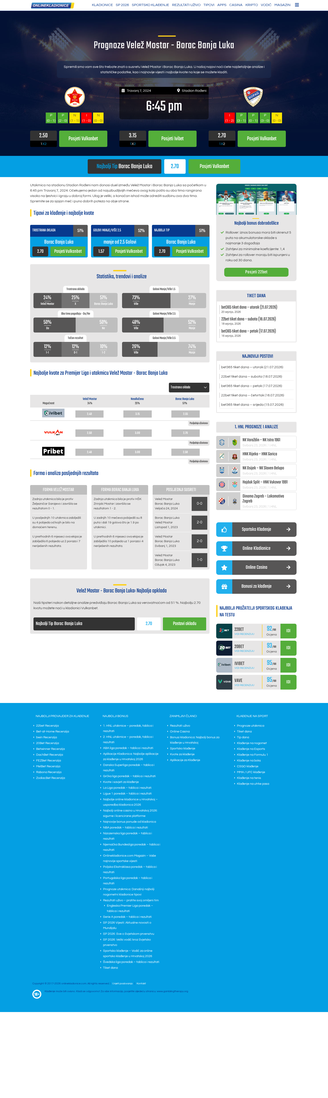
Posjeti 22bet (256, 272)
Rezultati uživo (186, 5)
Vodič (266, 5)
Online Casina (180, 731)
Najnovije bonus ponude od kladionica (129, 821)
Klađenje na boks (249, 760)
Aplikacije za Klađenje (185, 760)
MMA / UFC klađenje (251, 772)
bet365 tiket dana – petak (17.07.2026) (251, 386)
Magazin (282, 5)
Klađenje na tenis (249, 778)
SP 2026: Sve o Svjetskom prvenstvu (128, 933)
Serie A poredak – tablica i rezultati (127, 916)
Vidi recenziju (244, 634)
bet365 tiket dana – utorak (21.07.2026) (252, 367)
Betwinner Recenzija (50, 749)
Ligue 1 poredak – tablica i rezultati (127, 793)
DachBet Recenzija (49, 754)
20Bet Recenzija (47, 743)
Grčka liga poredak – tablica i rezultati (129, 776)
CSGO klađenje (247, 766)
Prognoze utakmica (250, 725)
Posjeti (214, 166)
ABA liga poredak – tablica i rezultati (128, 748)
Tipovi (208, 5)
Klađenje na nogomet (252, 743)
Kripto (251, 5)
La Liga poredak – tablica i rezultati (127, 787)
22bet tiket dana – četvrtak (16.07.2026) (252, 395)
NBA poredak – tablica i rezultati (125, 827)
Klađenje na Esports (251, 749)
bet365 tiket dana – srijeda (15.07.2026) (252, 404)
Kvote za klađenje (182, 754)
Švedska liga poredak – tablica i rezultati (131, 962)
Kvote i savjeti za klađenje (121, 782)
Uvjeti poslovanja (122, 983)
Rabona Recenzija (48, 772)
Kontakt (141, 983)
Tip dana (243, 737)
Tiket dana (110, 967)
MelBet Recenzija (48, 766)
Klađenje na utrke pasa (253, 783)
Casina (236, 5)
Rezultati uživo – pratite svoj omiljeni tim (131, 900)
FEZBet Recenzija (48, 760)
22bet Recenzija (47, 725)
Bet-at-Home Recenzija (52, 731)
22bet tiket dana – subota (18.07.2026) (251, 376)
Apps (221, 5)
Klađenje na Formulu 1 (252, 754)
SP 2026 (122, 5)
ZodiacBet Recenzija (50, 778)
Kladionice (102, 5)
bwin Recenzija (46, 737)
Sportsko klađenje (150, 5)
